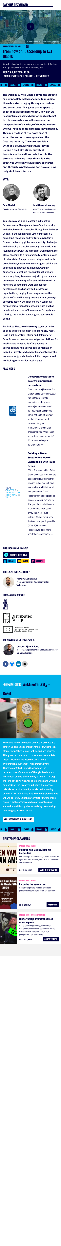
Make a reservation (48, 870)
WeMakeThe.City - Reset (15, 46)
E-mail (25, 664)
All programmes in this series (18, 819)
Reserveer (52, 904)
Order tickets (50, 939)
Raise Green (9, 339)
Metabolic (44, 233)
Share (6, 664)
